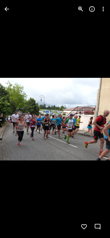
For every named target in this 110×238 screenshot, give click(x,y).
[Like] (84, 226)
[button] (16, 119)
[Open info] (92, 9)
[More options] (103, 9)
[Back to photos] (7, 9)
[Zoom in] (80, 9)
